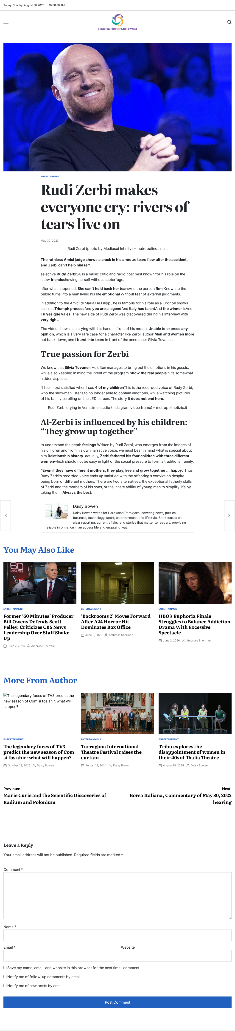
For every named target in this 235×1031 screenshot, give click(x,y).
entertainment (51, 176)
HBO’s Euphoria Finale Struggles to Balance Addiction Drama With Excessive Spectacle (194, 624)
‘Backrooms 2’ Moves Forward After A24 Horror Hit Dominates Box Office (116, 621)
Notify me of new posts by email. (35, 985)
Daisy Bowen (45, 765)
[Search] (229, 22)
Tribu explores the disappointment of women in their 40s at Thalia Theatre (192, 752)
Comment (13, 869)
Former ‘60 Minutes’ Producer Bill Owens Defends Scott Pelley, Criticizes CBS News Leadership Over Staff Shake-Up (38, 626)
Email (9, 947)
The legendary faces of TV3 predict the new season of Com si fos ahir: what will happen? (38, 752)
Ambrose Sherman (43, 646)
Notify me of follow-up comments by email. (44, 976)
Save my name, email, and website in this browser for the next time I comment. (73, 967)
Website (128, 947)
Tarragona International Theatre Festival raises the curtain (111, 752)
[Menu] (5, 22)
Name (9, 926)
